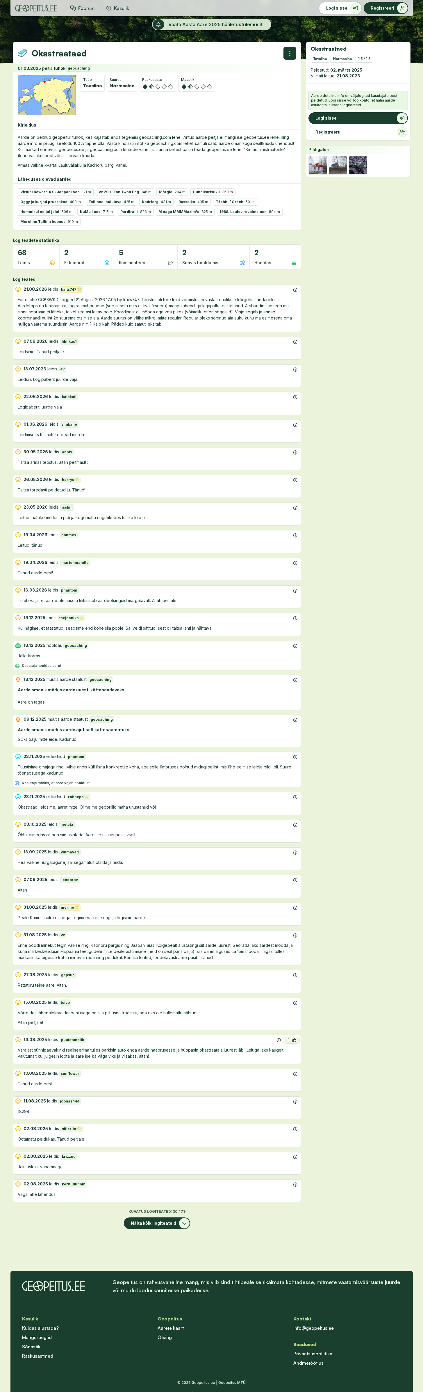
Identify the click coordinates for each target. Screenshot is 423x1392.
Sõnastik (31, 1347)
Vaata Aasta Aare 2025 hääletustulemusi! (215, 24)
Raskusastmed (37, 1356)
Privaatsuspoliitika (312, 1354)
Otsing (165, 1337)
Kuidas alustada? (40, 1328)
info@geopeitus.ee (313, 1328)
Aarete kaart (171, 1328)
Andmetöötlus (308, 1363)
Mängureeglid (37, 1337)
